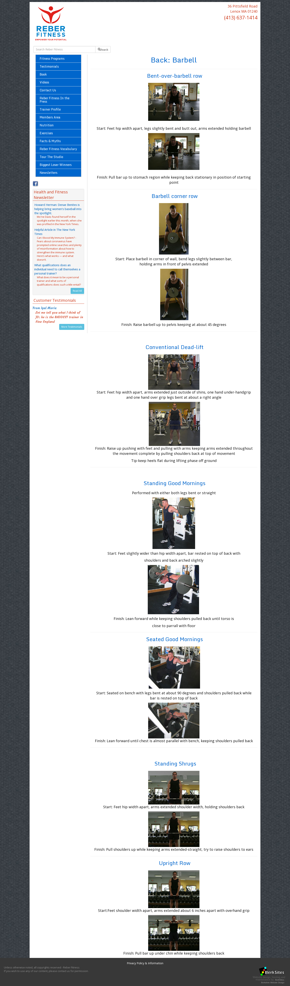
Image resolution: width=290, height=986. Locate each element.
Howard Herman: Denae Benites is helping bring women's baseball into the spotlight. (57, 209)
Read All (77, 290)
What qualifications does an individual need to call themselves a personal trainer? (57, 269)
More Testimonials (71, 326)
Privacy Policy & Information (145, 963)
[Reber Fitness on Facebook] (35, 183)
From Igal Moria (44, 308)
